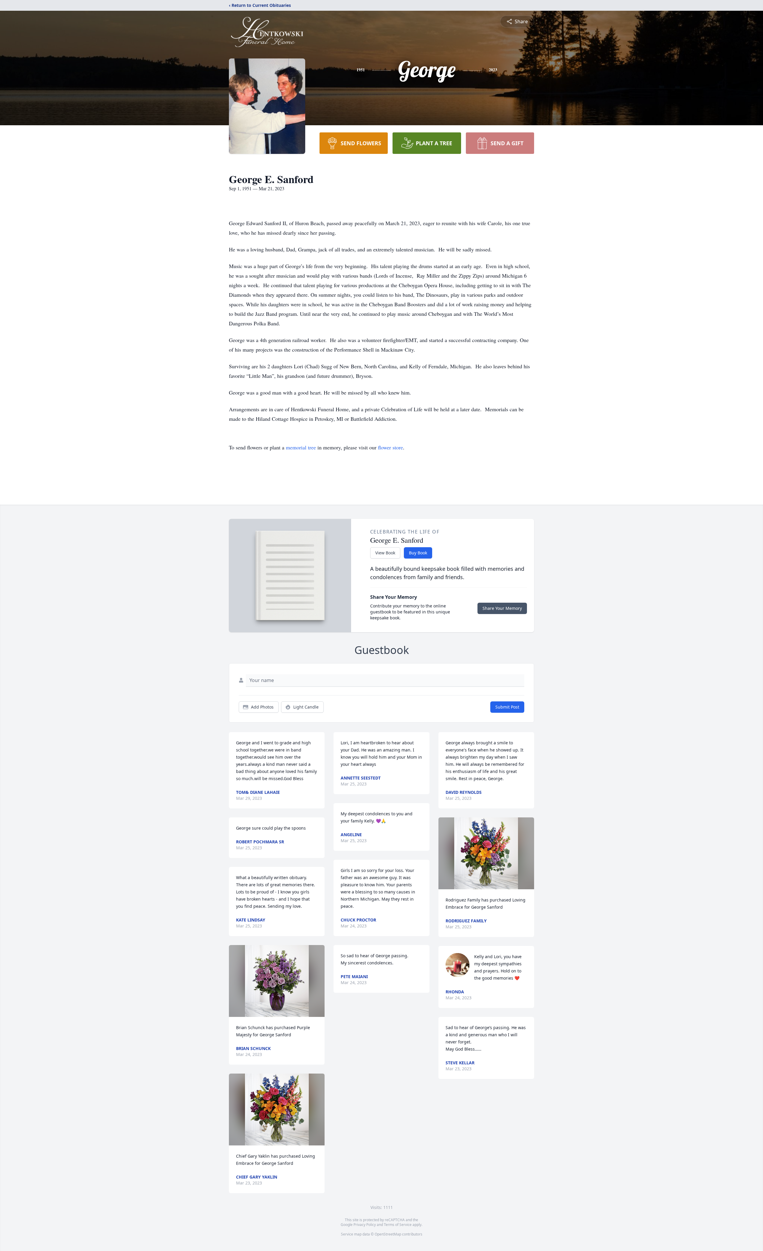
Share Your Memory (502, 608)
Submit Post (507, 707)
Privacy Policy (364, 1224)
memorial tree (301, 447)
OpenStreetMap (388, 1234)
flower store (390, 447)
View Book (385, 553)
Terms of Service (398, 1224)
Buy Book (418, 553)
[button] (277, 981)
